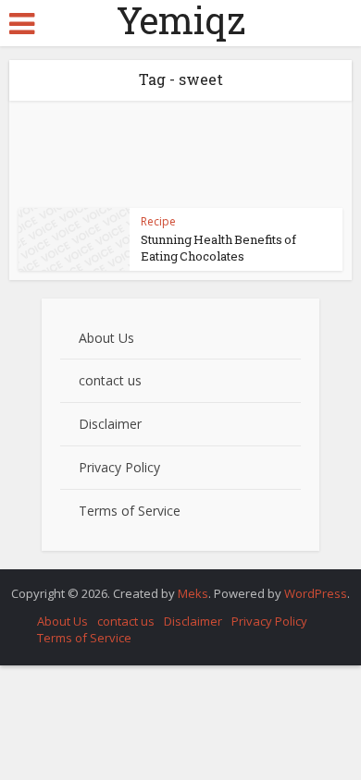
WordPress (315, 593)
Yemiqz (181, 20)
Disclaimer (110, 424)
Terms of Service (129, 510)
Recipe (158, 221)
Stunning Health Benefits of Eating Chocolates (218, 247)
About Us (106, 338)
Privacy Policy (119, 467)
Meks (193, 593)
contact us (110, 380)
